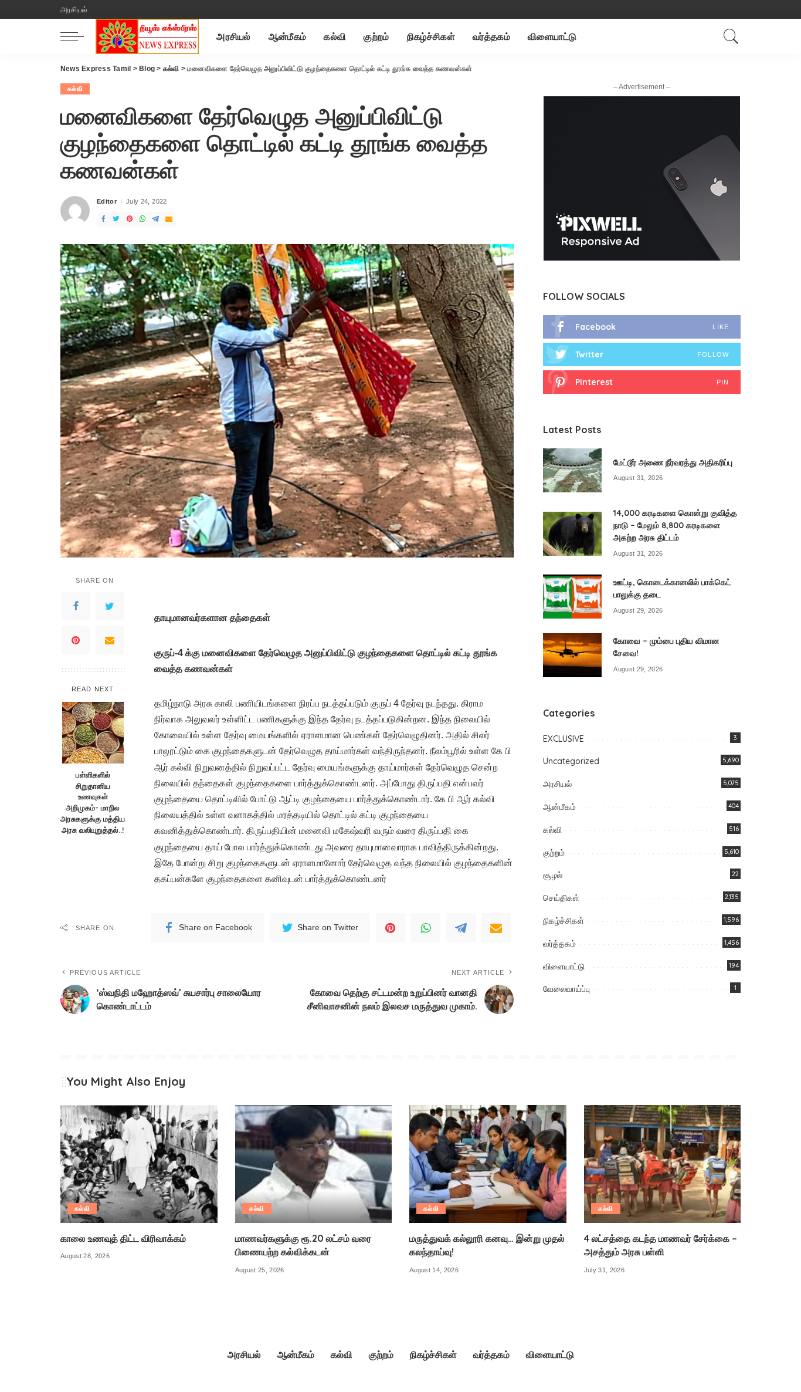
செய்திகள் (561, 898)
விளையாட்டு (564, 966)
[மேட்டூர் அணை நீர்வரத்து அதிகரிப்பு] (572, 470)
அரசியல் (557, 784)
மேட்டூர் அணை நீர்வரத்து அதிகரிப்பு (672, 462)
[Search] (731, 36)
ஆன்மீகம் (559, 807)
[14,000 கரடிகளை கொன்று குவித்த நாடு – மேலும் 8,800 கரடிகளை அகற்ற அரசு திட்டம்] (572, 534)
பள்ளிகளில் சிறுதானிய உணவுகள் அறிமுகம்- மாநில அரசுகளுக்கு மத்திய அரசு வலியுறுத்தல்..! (92, 802)
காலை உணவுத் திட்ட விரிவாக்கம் (123, 1238)
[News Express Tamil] (147, 36)
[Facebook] (76, 606)
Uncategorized (571, 761)
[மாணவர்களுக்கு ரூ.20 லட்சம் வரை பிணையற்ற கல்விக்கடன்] (313, 1164)
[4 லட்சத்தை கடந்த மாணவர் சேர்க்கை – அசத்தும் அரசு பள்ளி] (662, 1164)
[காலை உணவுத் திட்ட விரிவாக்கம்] (139, 1164)
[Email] (110, 640)
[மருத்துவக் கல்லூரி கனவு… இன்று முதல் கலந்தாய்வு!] (487, 1164)
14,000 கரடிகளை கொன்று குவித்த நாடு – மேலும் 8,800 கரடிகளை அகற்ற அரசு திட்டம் (675, 525)
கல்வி (75, 88)
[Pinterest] (76, 640)
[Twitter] (110, 606)
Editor (107, 201)
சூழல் (552, 875)
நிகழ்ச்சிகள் (563, 920)
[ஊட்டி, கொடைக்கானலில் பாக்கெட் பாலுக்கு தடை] (572, 597)
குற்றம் (554, 852)
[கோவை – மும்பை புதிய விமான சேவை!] (572, 655)
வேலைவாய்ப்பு (566, 989)
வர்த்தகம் (559, 943)
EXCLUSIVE (563, 739)
